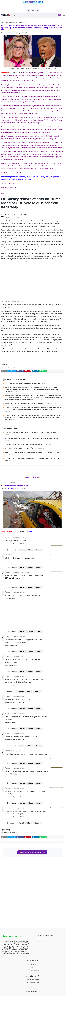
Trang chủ (4, 22)
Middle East (12, 482)
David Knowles (10, 215)
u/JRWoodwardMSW (18, 572)
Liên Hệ (33, 967)
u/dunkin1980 (16, 555)
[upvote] (3, 555)
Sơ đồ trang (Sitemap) (33, 970)
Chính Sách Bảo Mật (33, 982)
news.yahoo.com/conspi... (11, 685)
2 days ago (21, 676)
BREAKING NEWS (13, 22)
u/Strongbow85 (17, 656)
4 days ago (21, 696)
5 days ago (21, 733)
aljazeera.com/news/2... (11, 645)
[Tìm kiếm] (59, 15)
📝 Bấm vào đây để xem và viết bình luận (32, 852)
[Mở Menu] (63, 15)
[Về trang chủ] (6, 15)
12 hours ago (22, 537)
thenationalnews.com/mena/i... (12, 776)
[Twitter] (33, 10)
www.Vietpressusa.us (9, 367)
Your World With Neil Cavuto (35, 75)
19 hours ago (26, 572)
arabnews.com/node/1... (11, 665)
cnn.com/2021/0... (9, 581)
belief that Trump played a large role (37, 96)
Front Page (22, 22)
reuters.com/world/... (10, 722)
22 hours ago (22, 592)
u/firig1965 (15, 713)
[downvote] (3, 558)
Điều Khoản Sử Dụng (33, 979)
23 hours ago (21, 636)
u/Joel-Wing (16, 537)
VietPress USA (33, 2)
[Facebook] (28, 10)
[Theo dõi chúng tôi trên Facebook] (38, 939)
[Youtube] (37, 10)
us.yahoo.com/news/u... (11, 561)
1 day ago (23, 656)
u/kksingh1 (15, 636)
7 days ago (21, 808)
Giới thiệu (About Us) (33, 964)
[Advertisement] (14, 896)
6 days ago (23, 751)
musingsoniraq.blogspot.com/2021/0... (14, 543)
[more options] (42, 550)
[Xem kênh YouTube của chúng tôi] (43, 939)
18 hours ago (23, 555)
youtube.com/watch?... (10, 598)
